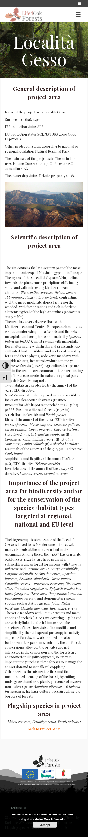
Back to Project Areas (44, 729)
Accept (45, 825)
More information (55, 819)
